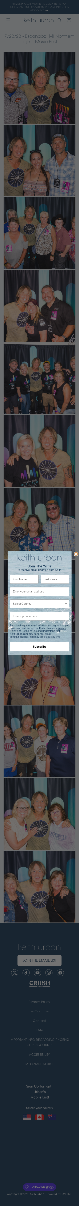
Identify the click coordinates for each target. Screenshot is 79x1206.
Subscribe (39, 646)
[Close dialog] (76, 554)
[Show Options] (66, 604)
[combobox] (38, 604)
